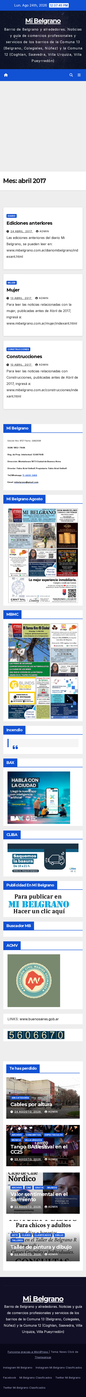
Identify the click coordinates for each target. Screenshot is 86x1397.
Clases (26, 1235)
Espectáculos (54, 1135)
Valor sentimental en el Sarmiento (38, 1196)
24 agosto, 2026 (28, 1111)
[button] (71, 75)
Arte (15, 1235)
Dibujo (59, 1235)
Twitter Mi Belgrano (68, 1377)
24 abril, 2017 (21, 231)
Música (16, 1140)
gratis (39, 1187)
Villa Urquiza (33, 1140)
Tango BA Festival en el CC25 (38, 1149)
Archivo (17, 1135)
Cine (28, 1187)
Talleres (17, 1240)
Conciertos (33, 1135)
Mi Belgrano (43, 21)
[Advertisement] (43, 126)
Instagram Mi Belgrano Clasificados (59, 1367)
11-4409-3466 (30, 475)
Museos (52, 1187)
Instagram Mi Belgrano (17, 1367)
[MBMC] (43, 671)
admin (44, 231)
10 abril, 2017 (21, 364)
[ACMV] (34, 980)
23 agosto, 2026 (28, 1159)
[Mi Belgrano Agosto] (43, 555)
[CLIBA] (43, 859)
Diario (11, 216)
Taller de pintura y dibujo (41, 1247)
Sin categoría (20, 1097)
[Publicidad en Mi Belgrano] (39, 904)
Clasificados (42, 1235)
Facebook (9, 1377)
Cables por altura (31, 1104)
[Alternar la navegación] (79, 75)
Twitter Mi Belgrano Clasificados (24, 1387)
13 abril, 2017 (21, 298)
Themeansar (43, 1357)
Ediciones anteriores (29, 223)
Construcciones (18, 349)
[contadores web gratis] (36, 1035)
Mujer (11, 282)
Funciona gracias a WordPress (28, 1351)
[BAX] (39, 797)
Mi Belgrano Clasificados (35, 1377)
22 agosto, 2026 (28, 1206)
